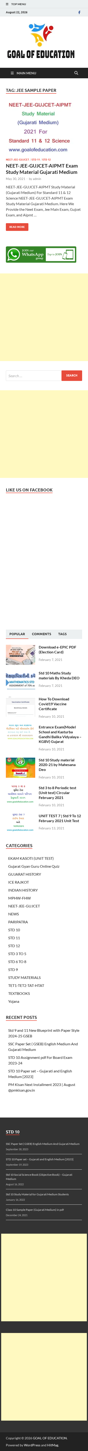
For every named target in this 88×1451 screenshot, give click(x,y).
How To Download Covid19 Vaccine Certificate (54, 704)
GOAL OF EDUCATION (50, 1438)
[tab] (17, 634)
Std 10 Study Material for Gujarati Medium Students (37, 1194)
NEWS (13, 914)
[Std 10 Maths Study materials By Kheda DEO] (20, 673)
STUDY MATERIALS (24, 977)
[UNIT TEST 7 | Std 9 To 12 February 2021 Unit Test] (20, 816)
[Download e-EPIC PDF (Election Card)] (20, 647)
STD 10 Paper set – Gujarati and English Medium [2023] (39, 1159)
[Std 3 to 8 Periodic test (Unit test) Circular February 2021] (20, 788)
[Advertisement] (44, 317)
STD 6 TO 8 (17, 961)
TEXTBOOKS (19, 993)
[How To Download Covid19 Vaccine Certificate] (20, 699)
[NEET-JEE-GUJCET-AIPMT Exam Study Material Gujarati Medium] (44, 128)
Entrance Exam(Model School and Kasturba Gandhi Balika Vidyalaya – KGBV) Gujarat (60, 734)
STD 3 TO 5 (17, 953)
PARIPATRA (18, 922)
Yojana (13, 1001)
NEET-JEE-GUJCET (17, 159)
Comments (41, 634)
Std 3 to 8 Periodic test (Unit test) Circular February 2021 (57, 792)
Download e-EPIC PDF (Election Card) (57, 649)
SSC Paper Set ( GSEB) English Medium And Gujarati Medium (43, 1144)
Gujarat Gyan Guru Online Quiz (33, 866)
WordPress (32, 1445)
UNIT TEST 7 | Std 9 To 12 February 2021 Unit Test (60, 818)
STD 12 (46, 159)
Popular (17, 634)
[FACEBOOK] (79, 12)
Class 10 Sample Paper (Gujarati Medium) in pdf (35, 1209)
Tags (62, 634)
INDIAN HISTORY (23, 890)
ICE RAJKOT (18, 882)
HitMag (52, 1445)
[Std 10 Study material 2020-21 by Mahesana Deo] (20, 760)
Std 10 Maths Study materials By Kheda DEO (59, 675)
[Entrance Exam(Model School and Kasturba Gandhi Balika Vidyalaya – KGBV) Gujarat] (20, 727)
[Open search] (76, 73)
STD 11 (35, 159)
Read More (15, 226)
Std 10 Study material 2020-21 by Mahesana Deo (57, 765)
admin (37, 179)
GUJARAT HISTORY (24, 874)
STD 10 (14, 930)
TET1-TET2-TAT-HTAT (26, 985)
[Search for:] (44, 375)
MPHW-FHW (19, 898)
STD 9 (13, 969)
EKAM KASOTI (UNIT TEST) (31, 858)
